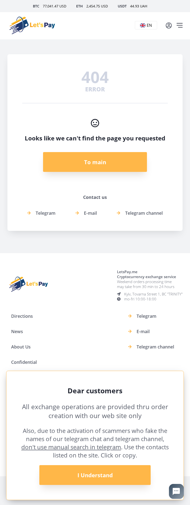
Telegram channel (144, 213)
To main (95, 162)
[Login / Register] (169, 25)
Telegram (45, 213)
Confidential (24, 362)
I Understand (95, 475)
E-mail (90, 213)
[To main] (32, 25)
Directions (22, 316)
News (17, 331)
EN (149, 25)
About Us (21, 347)
